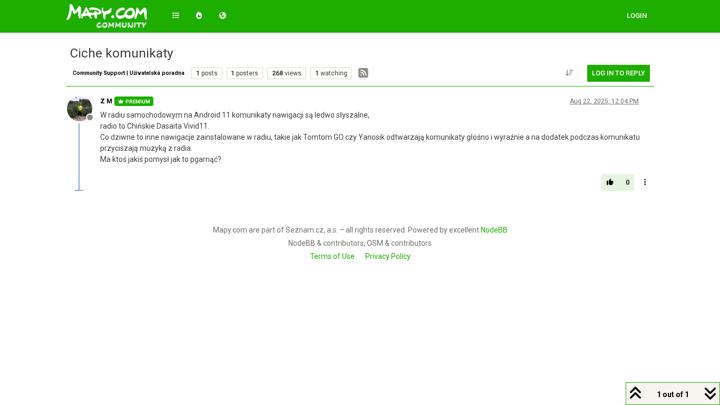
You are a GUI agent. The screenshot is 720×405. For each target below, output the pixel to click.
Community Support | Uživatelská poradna (128, 73)
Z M (106, 101)
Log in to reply (618, 73)
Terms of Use (332, 256)
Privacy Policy (388, 256)
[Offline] (83, 108)
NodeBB (494, 230)
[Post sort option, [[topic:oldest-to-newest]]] (570, 73)
